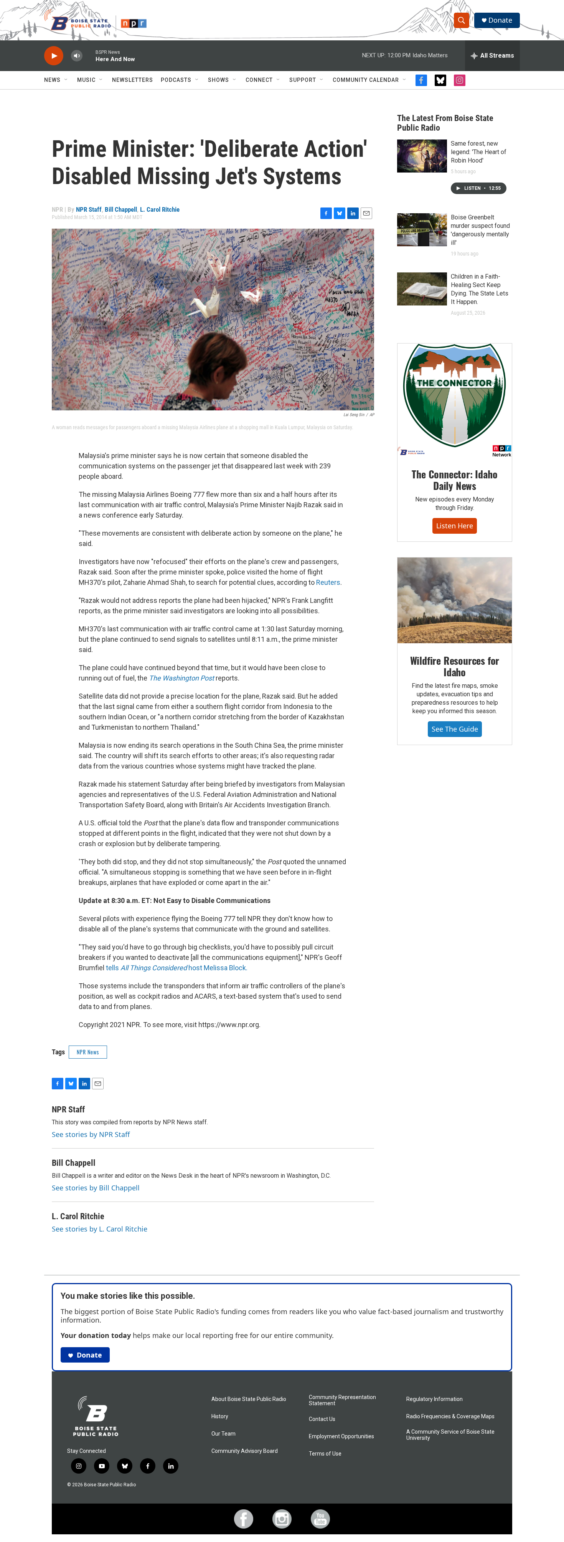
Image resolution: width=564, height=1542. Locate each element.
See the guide (455, 729)
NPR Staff (89, 209)
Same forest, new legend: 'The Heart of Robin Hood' (478, 152)
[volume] (76, 56)
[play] (54, 55)
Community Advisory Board (244, 1451)
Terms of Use (325, 1454)
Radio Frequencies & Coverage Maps (450, 1416)
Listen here (454, 525)
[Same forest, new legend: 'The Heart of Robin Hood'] (422, 156)
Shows (218, 80)
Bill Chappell (121, 209)
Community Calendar (366, 80)
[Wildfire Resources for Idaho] (454, 601)
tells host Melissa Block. (176, 968)
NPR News (88, 1052)
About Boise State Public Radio (248, 1399)
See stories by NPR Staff (91, 1134)
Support (302, 80)
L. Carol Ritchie (160, 209)
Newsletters (132, 80)
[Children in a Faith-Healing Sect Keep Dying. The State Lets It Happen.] (422, 288)
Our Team (223, 1434)
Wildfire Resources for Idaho (455, 666)
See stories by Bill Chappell (96, 1187)
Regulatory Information (434, 1399)
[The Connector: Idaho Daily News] (454, 400)
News (52, 80)
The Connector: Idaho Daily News (454, 479)
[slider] (89, 55)
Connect (259, 80)
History (219, 1416)
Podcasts (176, 80)
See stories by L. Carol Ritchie (99, 1228)
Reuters (328, 582)
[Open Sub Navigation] (66, 80)
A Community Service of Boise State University (450, 1435)
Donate (500, 20)
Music (86, 80)
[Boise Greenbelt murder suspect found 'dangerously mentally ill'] (422, 229)
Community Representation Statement (342, 1400)
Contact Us (322, 1419)
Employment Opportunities (341, 1436)
